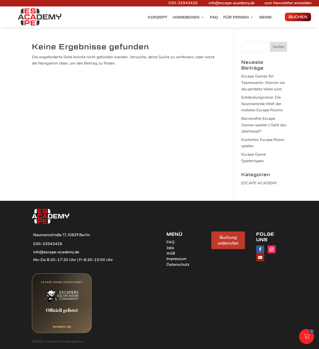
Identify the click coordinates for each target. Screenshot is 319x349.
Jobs (170, 248)
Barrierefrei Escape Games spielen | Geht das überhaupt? (264, 125)
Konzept (157, 17)
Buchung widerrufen (228, 240)
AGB (170, 253)
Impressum (176, 259)
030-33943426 (183, 3)
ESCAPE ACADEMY (259, 183)
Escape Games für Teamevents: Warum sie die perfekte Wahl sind (263, 82)
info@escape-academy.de (231, 3)
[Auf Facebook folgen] (260, 249)
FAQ (214, 17)
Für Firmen (236, 17)
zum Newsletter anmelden (288, 3)
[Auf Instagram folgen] (272, 249)
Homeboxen (186, 17)
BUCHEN (298, 17)
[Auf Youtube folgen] (260, 257)
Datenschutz (177, 264)
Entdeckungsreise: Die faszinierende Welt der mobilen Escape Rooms (262, 104)
